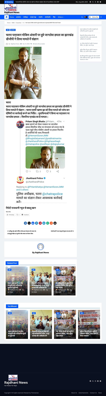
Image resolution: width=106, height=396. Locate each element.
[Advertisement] (20, 358)
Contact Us (93, 393)
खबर (8, 30)
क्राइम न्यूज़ (33, 17)
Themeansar (35, 393)
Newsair (26, 393)
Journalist (42, 44)
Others (60, 17)
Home (12, 17)
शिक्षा (54, 17)
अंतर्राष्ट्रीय (48, 17)
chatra (36, 44)
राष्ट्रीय (41, 17)
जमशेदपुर (25, 17)
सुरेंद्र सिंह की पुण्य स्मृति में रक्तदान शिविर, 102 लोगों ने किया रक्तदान (88, 50)
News (100, 393)
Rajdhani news (14, 290)
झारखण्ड (18, 17)
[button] (101, 17)
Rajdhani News (11, 12)
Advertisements (83, 393)
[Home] (6, 17)
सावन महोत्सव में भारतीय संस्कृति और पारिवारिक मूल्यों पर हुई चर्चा (15, 285)
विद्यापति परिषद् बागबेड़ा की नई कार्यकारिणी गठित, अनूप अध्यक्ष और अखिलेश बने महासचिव (40, 286)
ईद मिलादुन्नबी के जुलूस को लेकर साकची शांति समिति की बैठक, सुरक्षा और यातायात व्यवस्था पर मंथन (90, 57)
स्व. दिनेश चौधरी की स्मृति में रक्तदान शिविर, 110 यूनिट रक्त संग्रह (64, 285)
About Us (74, 393)
